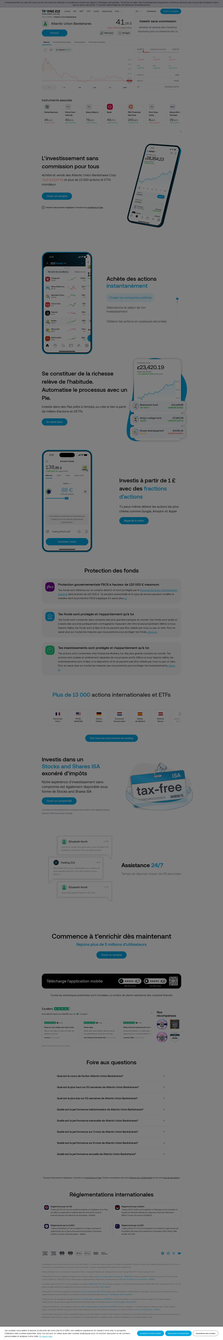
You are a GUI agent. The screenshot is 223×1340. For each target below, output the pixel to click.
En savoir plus (45, 1336)
